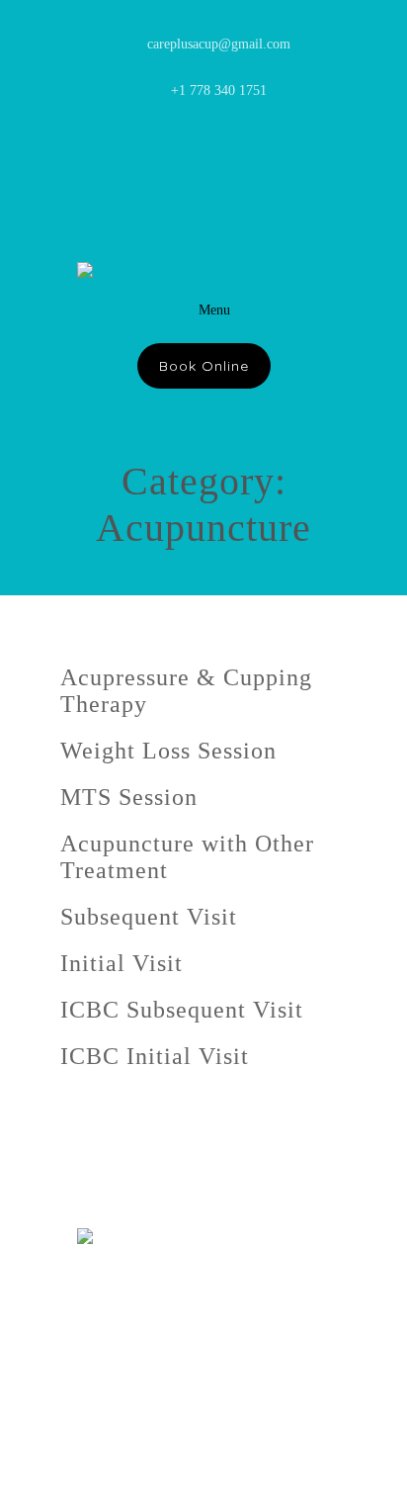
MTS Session (129, 797)
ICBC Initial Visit (154, 1056)
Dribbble (288, 150)
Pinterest (164, 150)
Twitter (205, 150)
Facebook (247, 150)
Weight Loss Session (168, 750)
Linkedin (122, 150)
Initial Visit (121, 963)
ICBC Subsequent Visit (181, 1010)
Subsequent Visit (148, 917)
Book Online (204, 366)
